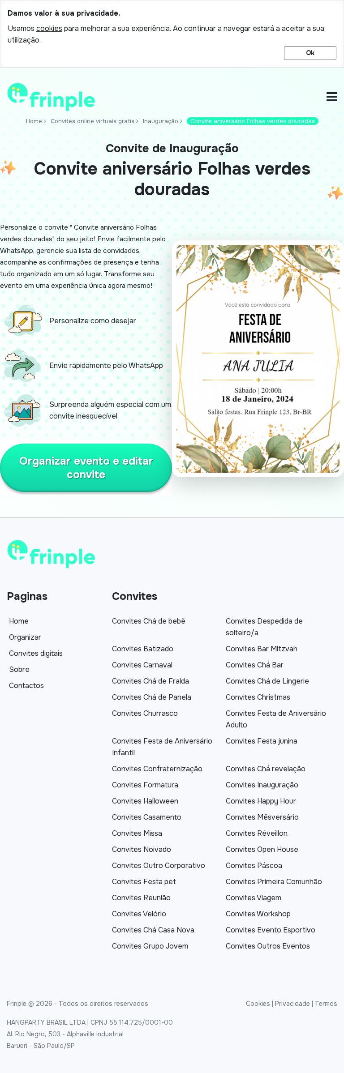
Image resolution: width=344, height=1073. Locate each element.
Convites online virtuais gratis (92, 121)
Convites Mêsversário (262, 817)
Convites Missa (137, 833)
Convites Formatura (145, 785)
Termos (326, 1004)
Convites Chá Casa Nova (153, 930)
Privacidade (292, 1004)
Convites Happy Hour (261, 801)
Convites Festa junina (261, 741)
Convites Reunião (141, 897)
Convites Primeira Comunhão (274, 881)
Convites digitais (36, 653)
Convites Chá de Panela (151, 697)
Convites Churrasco (145, 713)
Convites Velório (139, 914)
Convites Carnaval (142, 665)
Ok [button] (310, 53)
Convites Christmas (258, 697)
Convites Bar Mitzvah (261, 649)
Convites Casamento (146, 817)
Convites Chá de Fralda (150, 681)
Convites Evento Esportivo (270, 930)
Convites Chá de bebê (148, 621)
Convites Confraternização (157, 769)
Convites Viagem (253, 897)
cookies (49, 28)
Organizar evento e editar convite (86, 467)
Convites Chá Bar (255, 665)
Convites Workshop (258, 914)
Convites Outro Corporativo (158, 865)
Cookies (258, 1004)
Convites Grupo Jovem (150, 946)
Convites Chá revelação (265, 769)
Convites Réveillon (257, 833)
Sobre (19, 669)
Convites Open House (262, 849)
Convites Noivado (141, 849)
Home (34, 121)
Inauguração (160, 121)
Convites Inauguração (262, 785)
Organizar (25, 637)
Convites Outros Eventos (268, 946)
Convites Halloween (145, 801)
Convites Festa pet (144, 881)
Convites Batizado (142, 649)
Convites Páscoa (254, 865)
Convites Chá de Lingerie (267, 681)
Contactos (26, 685)
